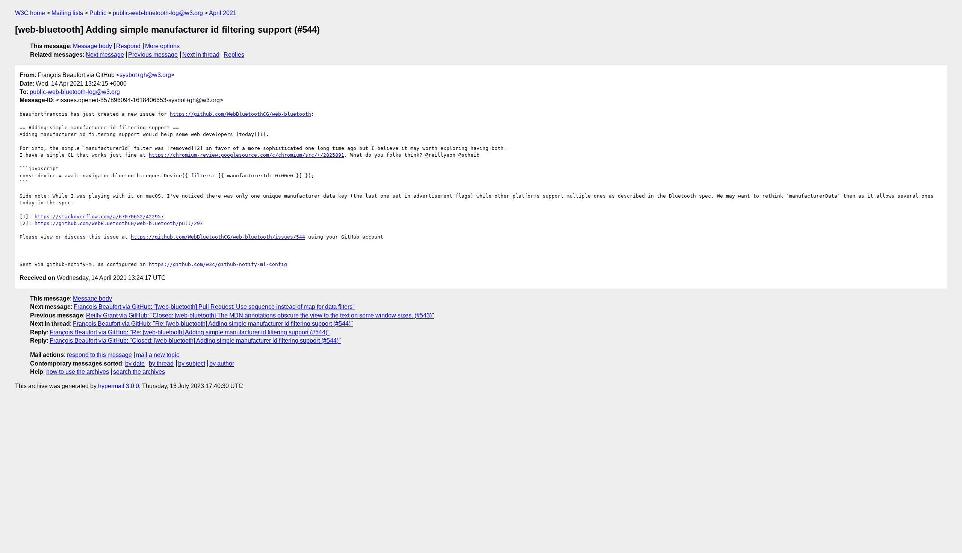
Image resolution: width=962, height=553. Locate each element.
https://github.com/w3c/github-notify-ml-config (218, 264)
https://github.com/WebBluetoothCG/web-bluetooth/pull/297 (119, 223)
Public (97, 13)
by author (221, 363)
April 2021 (222, 13)
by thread (161, 363)
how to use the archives (77, 372)
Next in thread (200, 54)
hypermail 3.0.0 (118, 386)
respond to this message (99, 355)
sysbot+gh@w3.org (145, 75)
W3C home (30, 13)
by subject (191, 363)
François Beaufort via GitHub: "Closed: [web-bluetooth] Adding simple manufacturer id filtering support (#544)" (195, 340)
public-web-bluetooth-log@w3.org (158, 13)
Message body (92, 46)
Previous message (153, 54)
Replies (234, 54)
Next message (105, 54)
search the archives (139, 372)
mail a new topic (157, 355)
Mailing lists (67, 13)
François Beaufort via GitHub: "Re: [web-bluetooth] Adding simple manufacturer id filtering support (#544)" (213, 323)
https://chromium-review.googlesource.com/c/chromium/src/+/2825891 (246, 155)
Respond (128, 46)
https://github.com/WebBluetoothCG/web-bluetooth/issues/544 (218, 237)
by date (135, 363)
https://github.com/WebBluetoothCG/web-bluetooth (240, 114)
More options (162, 46)
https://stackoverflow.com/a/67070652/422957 (99, 216)
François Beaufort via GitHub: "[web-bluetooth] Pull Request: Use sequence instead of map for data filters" (214, 307)
